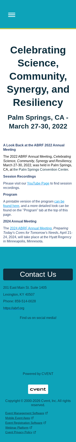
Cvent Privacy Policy (18, 432)
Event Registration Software (23, 422)
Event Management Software (24, 413)
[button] (10, 14)
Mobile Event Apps (17, 418)
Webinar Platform (16, 427)
